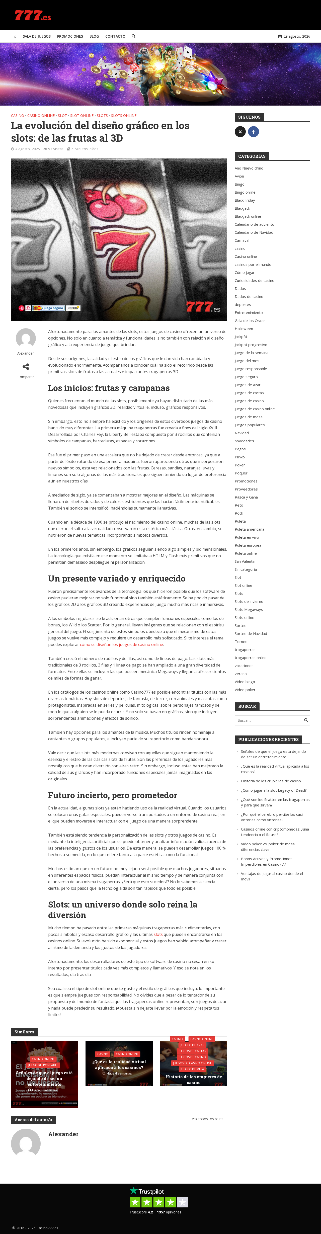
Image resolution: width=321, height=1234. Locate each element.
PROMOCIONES (70, 36)
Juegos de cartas (192, 1051)
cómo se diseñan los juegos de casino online (121, 644)
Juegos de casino (192, 1057)
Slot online (82, 115)
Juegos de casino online (192, 1063)
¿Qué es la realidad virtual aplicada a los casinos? (119, 1064)
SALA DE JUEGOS (37, 36)
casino (17, 115)
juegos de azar (192, 1045)
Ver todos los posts (207, 1119)
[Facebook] (253, 131)
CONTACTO (115, 36)
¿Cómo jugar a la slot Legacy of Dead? (274, 790)
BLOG (94, 36)
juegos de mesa (192, 1069)
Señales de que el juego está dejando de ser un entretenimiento (44, 1078)
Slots (102, 115)
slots (158, 934)
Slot (62, 115)
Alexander (25, 353)
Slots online (123, 115)
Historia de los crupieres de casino (194, 1079)
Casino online (41, 115)
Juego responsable (43, 1065)
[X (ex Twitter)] (240, 131)
